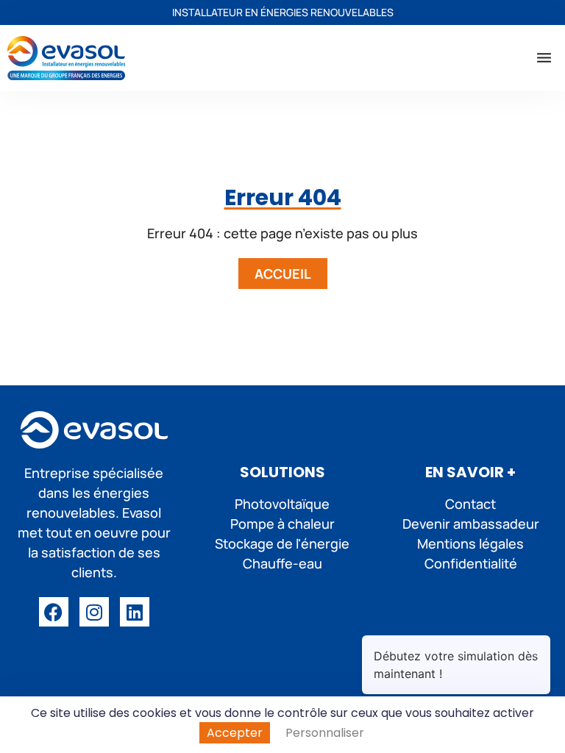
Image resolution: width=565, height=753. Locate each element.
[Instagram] (94, 612)
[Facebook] (53, 612)
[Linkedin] (134, 612)
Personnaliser (324, 732)
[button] (544, 58)
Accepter (235, 732)
